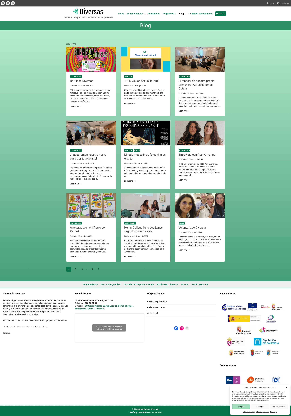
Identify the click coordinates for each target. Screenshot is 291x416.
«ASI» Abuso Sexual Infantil (141, 81)
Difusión (128, 76)
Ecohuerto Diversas (167, 284)
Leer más (75, 106)
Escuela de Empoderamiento (139, 284)
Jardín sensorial (200, 284)
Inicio (121, 13)
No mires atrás (155, 412)
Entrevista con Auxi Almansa (197, 154)
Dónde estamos (283, 3)
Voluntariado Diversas (193, 227)
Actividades (154, 13)
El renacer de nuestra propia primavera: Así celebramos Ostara (196, 84)
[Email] (13, 3)
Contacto (270, 3)
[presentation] (91, 59)
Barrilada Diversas (81, 81)
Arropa (184, 284)
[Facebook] (3, 3)
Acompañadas (90, 284)
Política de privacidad (262, 412)
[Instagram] (8, 3)
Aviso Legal (273, 412)
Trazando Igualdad (110, 284)
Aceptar (241, 407)
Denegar (260, 407)
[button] (286, 387)
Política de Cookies (249, 412)
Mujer (137, 150)
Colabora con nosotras (201, 13)
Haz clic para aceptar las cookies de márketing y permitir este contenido (109, 327)
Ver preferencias (279, 407)
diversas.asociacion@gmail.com (97, 300)
